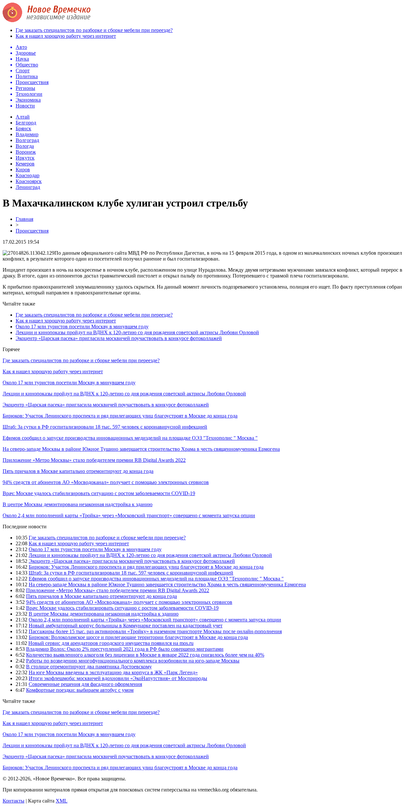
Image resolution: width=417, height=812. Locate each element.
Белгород (26, 122)
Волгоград (27, 140)
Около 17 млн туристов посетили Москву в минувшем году (82, 326)
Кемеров (25, 163)
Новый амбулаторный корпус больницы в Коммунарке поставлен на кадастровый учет (126, 625)
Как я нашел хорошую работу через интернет (66, 36)
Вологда (25, 146)
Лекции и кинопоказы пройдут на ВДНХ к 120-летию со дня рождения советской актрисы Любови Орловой (137, 332)
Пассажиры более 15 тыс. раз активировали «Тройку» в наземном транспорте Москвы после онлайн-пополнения (155, 631)
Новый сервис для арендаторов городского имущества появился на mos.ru (111, 643)
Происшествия (32, 231)
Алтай (23, 117)
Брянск (23, 128)
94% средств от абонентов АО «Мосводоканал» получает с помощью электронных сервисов (106, 482)
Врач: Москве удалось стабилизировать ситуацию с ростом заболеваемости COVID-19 (99, 493)
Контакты (13, 801)
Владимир (27, 134)
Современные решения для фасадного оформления (85, 684)
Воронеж (26, 152)
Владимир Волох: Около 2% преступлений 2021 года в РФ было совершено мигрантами (124, 649)
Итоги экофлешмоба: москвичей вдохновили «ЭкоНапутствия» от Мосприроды (118, 678)
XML (61, 801)
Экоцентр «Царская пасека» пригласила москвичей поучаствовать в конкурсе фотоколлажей (119, 338)
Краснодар (27, 175)
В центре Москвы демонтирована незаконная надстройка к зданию (77, 504)
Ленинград (28, 187)
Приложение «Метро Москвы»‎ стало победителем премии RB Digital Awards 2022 (94, 460)
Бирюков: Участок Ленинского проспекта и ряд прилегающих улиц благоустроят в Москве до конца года (120, 416)
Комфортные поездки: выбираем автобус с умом (80, 690)
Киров (23, 169)
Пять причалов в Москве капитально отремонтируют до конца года (78, 471)
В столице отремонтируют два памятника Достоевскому (89, 666)
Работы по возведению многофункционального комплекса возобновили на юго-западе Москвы (132, 660)
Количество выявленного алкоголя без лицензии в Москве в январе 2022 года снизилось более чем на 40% (145, 655)
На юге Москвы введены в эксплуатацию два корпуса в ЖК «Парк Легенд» (113, 672)
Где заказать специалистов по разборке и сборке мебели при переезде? (94, 30)
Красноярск (29, 181)
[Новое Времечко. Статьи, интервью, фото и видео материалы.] (47, 20)
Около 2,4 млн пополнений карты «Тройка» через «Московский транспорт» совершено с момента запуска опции (129, 515)
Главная (24, 219)
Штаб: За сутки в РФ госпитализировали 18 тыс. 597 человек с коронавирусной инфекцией (105, 427)
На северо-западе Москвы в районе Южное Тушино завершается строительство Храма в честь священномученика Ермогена (141, 449)
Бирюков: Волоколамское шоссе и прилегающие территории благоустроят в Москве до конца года (138, 637)
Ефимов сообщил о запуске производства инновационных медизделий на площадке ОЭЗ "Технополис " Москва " (130, 438)
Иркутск (25, 158)
